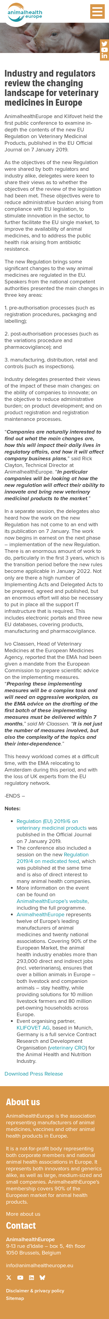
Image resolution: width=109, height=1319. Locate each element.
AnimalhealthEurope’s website (52, 901)
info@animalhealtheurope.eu (39, 1265)
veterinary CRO (67, 1048)
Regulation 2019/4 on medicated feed (53, 858)
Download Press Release (34, 1074)
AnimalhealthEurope (40, 914)
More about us (23, 1214)
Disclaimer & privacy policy (35, 1290)
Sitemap (15, 1298)
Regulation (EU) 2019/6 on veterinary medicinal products (52, 824)
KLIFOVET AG (33, 1028)
